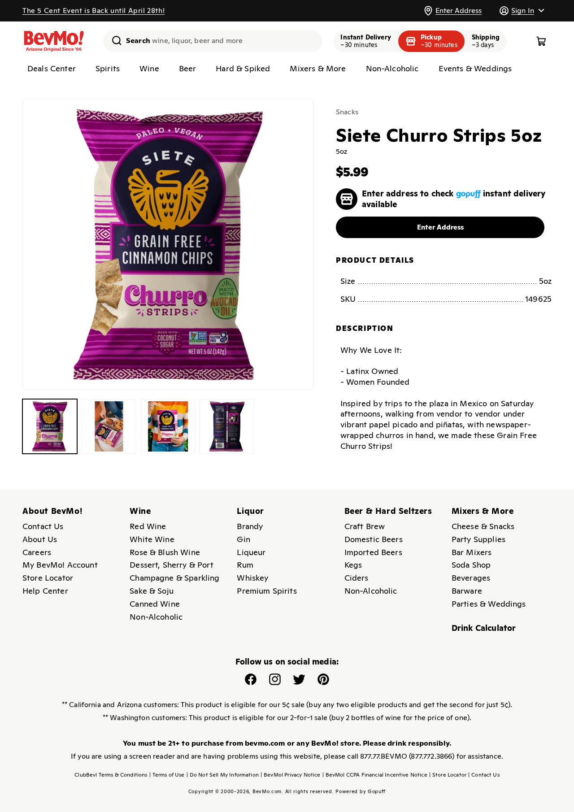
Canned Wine (155, 604)
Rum (245, 565)
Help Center (45, 591)
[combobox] (213, 41)
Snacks (347, 112)
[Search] (113, 40)
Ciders (356, 578)
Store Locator (47, 578)
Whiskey (252, 578)
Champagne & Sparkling (174, 578)
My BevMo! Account (60, 565)
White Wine (152, 539)
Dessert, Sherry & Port (171, 565)
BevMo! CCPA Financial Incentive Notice (374, 774)
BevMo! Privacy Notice (291, 774)
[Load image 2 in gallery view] (109, 426)
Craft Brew (364, 526)
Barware (467, 591)
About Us (39, 539)
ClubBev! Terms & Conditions (110, 774)
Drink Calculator (484, 628)
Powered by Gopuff (360, 791)
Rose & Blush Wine (165, 552)
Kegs (353, 565)
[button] (521, 10)
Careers (36, 552)
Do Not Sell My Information (223, 774)
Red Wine (148, 526)
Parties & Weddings (489, 604)
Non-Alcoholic (156, 617)
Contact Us (43, 526)
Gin (243, 539)
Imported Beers (373, 552)
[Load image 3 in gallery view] (168, 426)
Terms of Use (167, 774)
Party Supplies (478, 539)
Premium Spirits (266, 591)
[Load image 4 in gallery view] (227, 426)
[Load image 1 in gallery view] (49, 426)
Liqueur (251, 552)
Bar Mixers (472, 552)
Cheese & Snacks (483, 526)
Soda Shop (471, 565)
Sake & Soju (152, 591)
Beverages (471, 578)
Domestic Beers (373, 539)
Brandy (250, 526)
